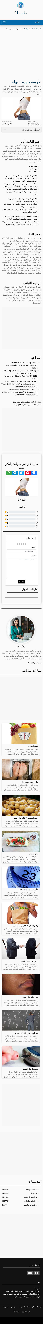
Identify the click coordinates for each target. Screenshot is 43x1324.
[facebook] (37, 1273)
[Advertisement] (21, 55)
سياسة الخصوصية (24, 1307)
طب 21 (39, 29)
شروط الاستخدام (37, 1307)
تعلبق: (34, 556)
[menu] (4, 22)
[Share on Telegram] (15, 473)
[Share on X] (21, 473)
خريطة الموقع (26, 1311)
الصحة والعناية (30, 1189)
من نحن (13, 1307)
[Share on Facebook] (34, 473)
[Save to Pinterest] (28, 473)
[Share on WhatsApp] (9, 473)
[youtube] (30, 1273)
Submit (21, 581)
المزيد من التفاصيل (34, 663)
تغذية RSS (16, 1311)
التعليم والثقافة (29, 1201)
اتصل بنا (6, 1307)
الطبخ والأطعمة (29, 1197)
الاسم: (33, 547)
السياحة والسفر (29, 1205)
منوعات (32, 1193)
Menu (37, 22)
